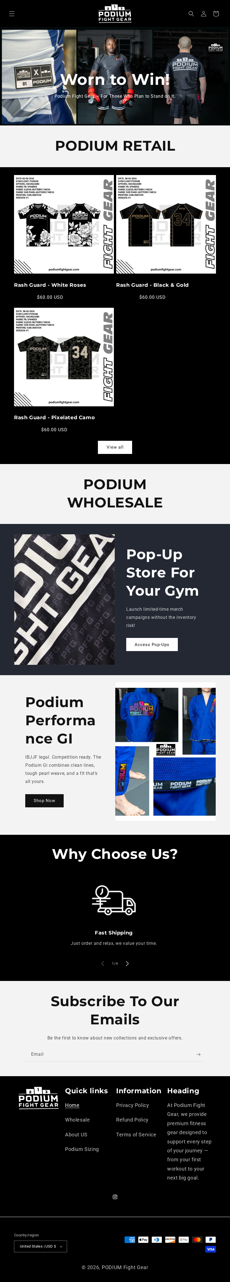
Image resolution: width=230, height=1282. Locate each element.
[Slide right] (127, 963)
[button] (12, 14)
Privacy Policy (132, 1105)
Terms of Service (136, 1135)
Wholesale (77, 1120)
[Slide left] (102, 963)
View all (115, 447)
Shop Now (44, 800)
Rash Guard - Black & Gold (152, 285)
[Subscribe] (198, 1054)
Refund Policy (132, 1120)
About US (76, 1135)
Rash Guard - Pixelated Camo (54, 417)
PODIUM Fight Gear (125, 1267)
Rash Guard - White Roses (50, 285)
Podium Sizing (82, 1149)
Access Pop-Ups (152, 644)
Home (72, 1105)
